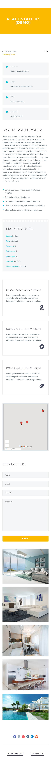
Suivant (37, 754)
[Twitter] (19, 736)
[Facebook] (14, 736)
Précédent (15, 754)
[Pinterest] (23, 736)
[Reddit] (36, 736)
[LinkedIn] (32, 736)
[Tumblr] (27, 736)
